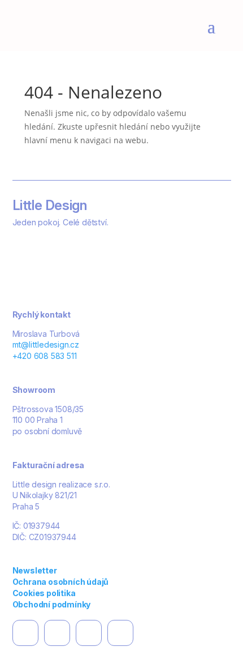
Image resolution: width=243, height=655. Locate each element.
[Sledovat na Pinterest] (89, 633)
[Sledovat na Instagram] (57, 633)
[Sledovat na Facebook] (25, 633)
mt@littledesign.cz (45, 344)
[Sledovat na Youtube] (120, 633)
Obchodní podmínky (51, 604)
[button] (207, 630)
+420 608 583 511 (44, 356)
